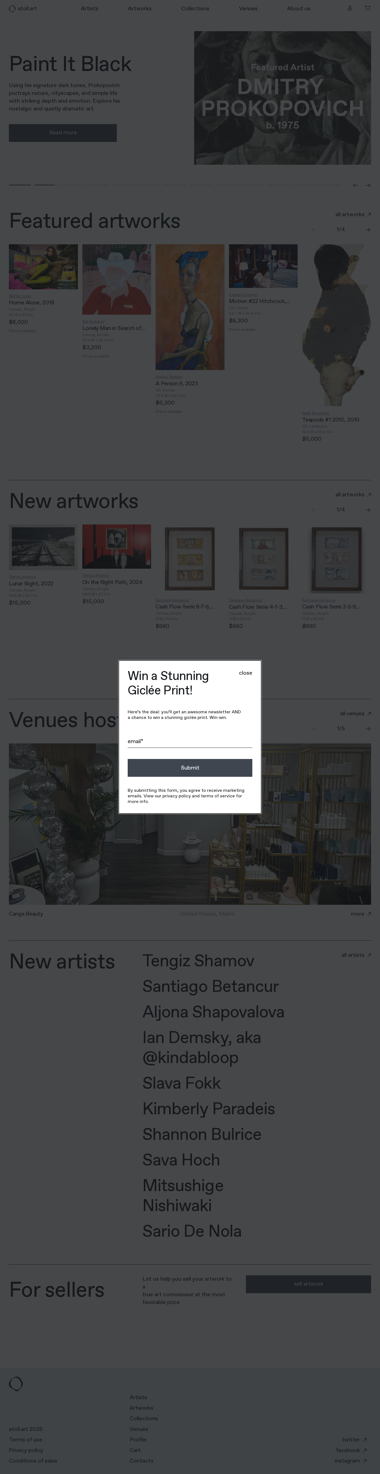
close (245, 673)
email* (135, 741)
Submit (190, 768)
